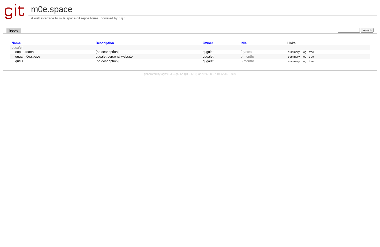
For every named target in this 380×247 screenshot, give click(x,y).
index (13, 31)
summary (294, 51)
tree (311, 51)
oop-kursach (24, 52)
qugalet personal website (114, 56)
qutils (19, 61)
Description (105, 43)
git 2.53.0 (190, 73)
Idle (244, 43)
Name (16, 43)
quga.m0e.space (27, 56)
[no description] (107, 52)
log (304, 51)
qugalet (208, 52)
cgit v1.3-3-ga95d (172, 73)
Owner (208, 43)
